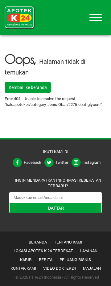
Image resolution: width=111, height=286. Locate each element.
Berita (45, 259)
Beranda (38, 242)
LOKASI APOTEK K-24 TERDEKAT (43, 250)
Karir (26, 259)
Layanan (88, 250)
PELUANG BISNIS (75, 259)
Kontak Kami (23, 268)
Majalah (92, 268)
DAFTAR (56, 208)
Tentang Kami (68, 242)
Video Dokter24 (59, 268)
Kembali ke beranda (28, 87)
